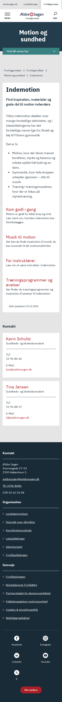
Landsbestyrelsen (17, 514)
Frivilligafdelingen (17, 555)
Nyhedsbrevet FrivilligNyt (21, 585)
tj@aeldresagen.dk (17, 417)
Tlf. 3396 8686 (12, 486)
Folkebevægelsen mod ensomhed (27, 601)
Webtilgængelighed (17, 618)
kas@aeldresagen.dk (19, 369)
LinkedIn (17, 661)
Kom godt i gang (21, 209)
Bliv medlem (31, 690)
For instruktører (20, 260)
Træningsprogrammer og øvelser (29, 282)
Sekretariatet (14, 547)
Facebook (17, 644)
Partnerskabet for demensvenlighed (28, 593)
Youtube (45, 661)
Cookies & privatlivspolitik (22, 609)
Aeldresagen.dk (10, 4)
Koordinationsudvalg (18, 530)
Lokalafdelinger (31, 4)
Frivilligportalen (51, 4)
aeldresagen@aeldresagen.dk (21, 479)
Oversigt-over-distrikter (20, 522)
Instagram (45, 644)
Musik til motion (21, 237)
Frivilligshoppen (15, 576)
